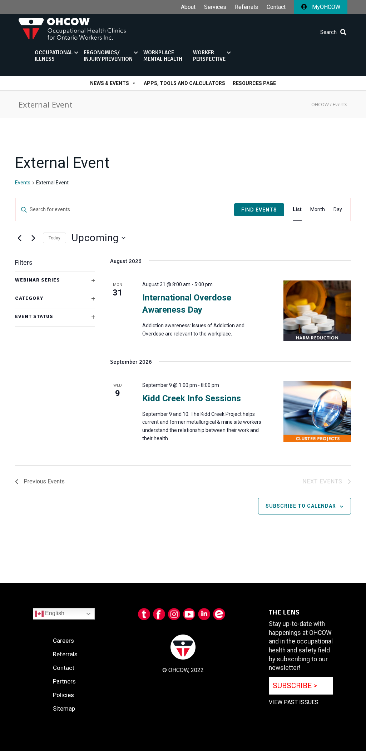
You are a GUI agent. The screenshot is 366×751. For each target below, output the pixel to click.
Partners (64, 681)
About (188, 7)
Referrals (246, 7)
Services (215, 7)
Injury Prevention (108, 55)
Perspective (209, 55)
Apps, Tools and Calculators (184, 83)
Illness (54, 55)
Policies (63, 694)
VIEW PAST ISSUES (293, 702)
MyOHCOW (325, 7)
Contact (276, 7)
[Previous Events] (19, 238)
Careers (63, 640)
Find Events (259, 210)
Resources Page (254, 83)
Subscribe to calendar (301, 505)
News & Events (109, 83)
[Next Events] (33, 238)
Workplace (162, 55)
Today (54, 237)
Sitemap (64, 708)
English (54, 613)
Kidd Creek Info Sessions (191, 398)
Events (22, 182)
